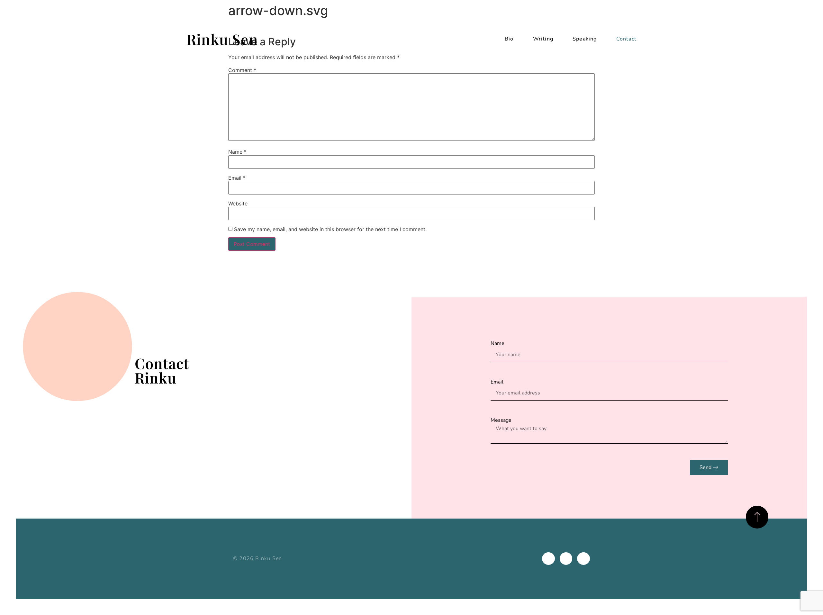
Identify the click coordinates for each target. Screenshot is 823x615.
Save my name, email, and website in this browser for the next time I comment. (330, 229)
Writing (543, 38)
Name (237, 151)
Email (237, 177)
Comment (242, 70)
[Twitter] (583, 558)
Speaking (585, 38)
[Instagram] (566, 558)
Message (501, 420)
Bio (509, 38)
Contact (626, 38)
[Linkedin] (548, 558)
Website (238, 203)
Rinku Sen (222, 39)
